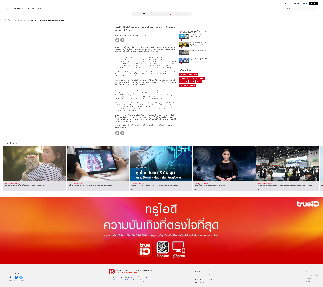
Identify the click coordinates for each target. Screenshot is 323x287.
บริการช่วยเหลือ (309, 278)
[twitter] (21, 277)
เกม (28, 9)
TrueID (10, 3)
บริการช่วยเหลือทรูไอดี (201, 282)
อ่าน (23, 9)
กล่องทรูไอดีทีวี (199, 280)
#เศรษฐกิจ (192, 82)
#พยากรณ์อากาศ (184, 78)
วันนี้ (6, 9)
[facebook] (16, 277)
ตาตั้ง (33, 9)
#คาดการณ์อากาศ (184, 85)
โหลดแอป (287, 3)
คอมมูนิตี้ (210, 280)
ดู (208, 269)
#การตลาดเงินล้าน (200, 78)
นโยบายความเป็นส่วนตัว (312, 275)
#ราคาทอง (192, 85)
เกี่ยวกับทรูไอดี (309, 269)
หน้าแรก (135, 14)
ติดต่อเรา (308, 282)
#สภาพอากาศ (183, 75)
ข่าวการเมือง (159, 14)
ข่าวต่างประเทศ (179, 14)
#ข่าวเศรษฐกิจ (8, 183)
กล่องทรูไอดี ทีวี (297, 3)
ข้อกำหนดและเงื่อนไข (311, 272)
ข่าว (13, 20)
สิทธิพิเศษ (17, 9)
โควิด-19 (142, 14)
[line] (11, 277)
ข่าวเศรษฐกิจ (168, 14)
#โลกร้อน (199, 82)
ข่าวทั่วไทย (150, 14)
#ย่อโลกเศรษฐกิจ (183, 82)
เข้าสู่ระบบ (313, 3)
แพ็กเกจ (210, 277)
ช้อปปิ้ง (197, 277)
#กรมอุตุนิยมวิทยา (193, 75)
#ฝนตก (192, 78)
